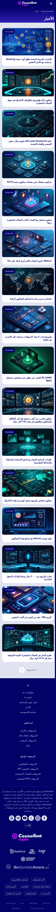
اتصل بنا (28, 697)
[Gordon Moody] (28, 859)
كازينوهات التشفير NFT (28, 768)
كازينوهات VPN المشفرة (28, 778)
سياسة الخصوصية (28, 712)
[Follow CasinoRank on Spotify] (18, 818)
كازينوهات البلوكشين (28, 763)
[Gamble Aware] (32, 867)
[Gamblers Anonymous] (32, 851)
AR (29, 825)
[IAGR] (42, 851)
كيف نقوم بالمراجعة (28, 702)
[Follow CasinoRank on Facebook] (44, 818)
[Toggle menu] (51, 3)
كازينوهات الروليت (28, 740)
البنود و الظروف (11, 903)
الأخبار (28, 707)
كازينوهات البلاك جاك (28, 735)
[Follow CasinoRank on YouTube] (24, 818)
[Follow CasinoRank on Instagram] (38, 818)
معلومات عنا (28, 692)
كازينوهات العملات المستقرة (28, 773)
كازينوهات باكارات (28, 730)
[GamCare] (17, 851)
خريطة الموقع (16, 908)
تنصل (22, 903)
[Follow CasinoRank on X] (31, 818)
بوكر (28, 745)
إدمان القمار (46, 903)
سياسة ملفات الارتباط (37, 908)
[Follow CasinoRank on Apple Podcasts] (11, 818)
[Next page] (22, 670)
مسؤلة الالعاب (33, 903)
